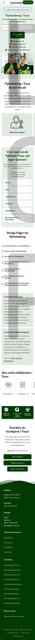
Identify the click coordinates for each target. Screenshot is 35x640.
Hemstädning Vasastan (11, 589)
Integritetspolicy (18, 636)
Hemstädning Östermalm (12, 575)
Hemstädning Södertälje (12, 603)
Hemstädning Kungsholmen (13, 584)
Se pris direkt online (17, 469)
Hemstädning (7, 394)
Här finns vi (7, 520)
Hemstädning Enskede (11, 594)
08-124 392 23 (17, 457)
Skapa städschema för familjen (14, 616)
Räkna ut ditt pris (17, 35)
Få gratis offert (27, 2)
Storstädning (8, 547)
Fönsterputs (22, 394)
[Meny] (4, 2)
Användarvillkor (25, 633)
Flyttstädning (8, 543)
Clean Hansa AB (12, 629)
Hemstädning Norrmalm (12, 579)
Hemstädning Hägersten (12, 598)
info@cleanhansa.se (17, 463)
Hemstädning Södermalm (12, 570)
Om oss (6, 517)
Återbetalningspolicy (25, 629)
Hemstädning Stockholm (12, 565)
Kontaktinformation (13, 633)
